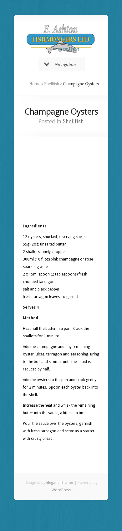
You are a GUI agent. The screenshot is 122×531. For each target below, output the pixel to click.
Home (34, 84)
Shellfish (51, 84)
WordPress (61, 490)
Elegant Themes (60, 482)
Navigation (65, 64)
